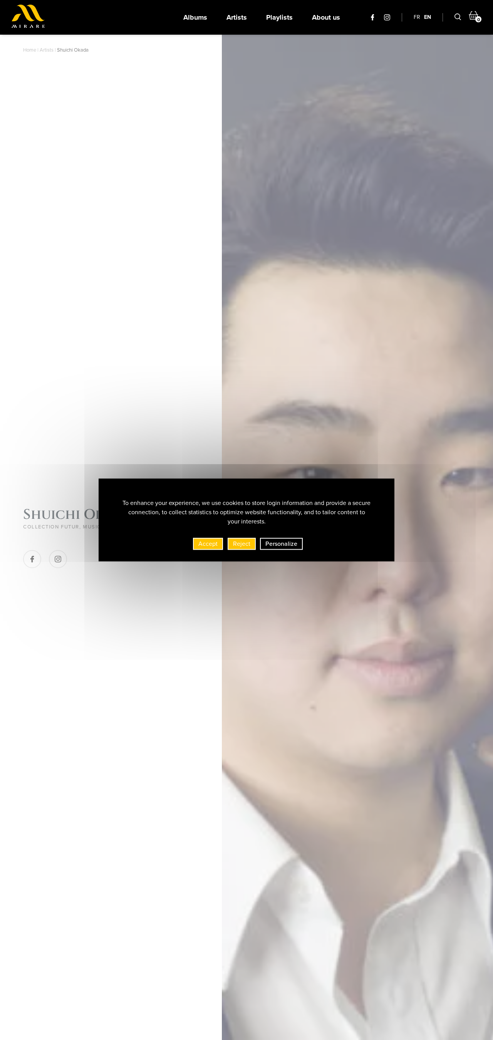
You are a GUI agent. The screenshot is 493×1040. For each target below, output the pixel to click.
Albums (195, 17)
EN (427, 17)
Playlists (279, 17)
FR (417, 17)
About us (326, 17)
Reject (241, 543)
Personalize (281, 543)
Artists (236, 17)
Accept (208, 543)
